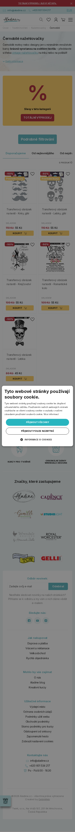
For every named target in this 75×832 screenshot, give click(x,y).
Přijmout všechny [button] (37, 422)
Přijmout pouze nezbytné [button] (37, 431)
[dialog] (37, 416)
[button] (37, 439)
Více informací (51, 414)
